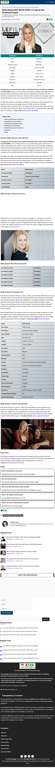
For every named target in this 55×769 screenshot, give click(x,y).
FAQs (6, 132)
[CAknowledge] (5, 2)
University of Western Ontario (12, 458)
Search (46, 619)
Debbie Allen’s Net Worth (16, 164)
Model (11, 7)
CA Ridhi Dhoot (6, 19)
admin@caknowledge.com (9, 689)
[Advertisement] (27, 206)
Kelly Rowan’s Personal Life (12, 125)
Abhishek (10, 546)
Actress (5, 515)
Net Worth (7, 7)
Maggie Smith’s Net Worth (42, 319)
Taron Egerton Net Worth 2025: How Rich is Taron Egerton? (22, 559)
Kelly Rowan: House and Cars (13, 121)
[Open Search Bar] (46, 2)
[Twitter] (21, 756)
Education (8, 130)
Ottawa (18, 295)
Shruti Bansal (10, 539)
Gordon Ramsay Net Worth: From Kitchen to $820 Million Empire (24, 544)
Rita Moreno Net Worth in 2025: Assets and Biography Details (23, 537)
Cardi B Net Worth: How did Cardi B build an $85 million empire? (20, 631)
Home (3, 7)
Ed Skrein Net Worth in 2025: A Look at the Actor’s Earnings (22, 566)
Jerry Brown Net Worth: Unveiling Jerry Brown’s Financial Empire (20, 628)
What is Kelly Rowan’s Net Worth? (14, 119)
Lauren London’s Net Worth (40, 416)
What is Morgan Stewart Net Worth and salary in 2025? (21, 551)
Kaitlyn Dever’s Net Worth (30, 110)
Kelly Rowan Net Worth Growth (13, 123)
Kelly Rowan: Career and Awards (14, 128)
